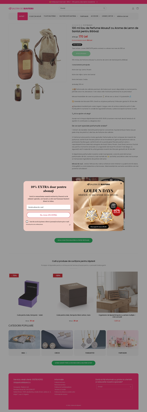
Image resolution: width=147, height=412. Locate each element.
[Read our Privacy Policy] (70, 225)
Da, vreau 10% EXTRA (48, 215)
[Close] (121, 183)
